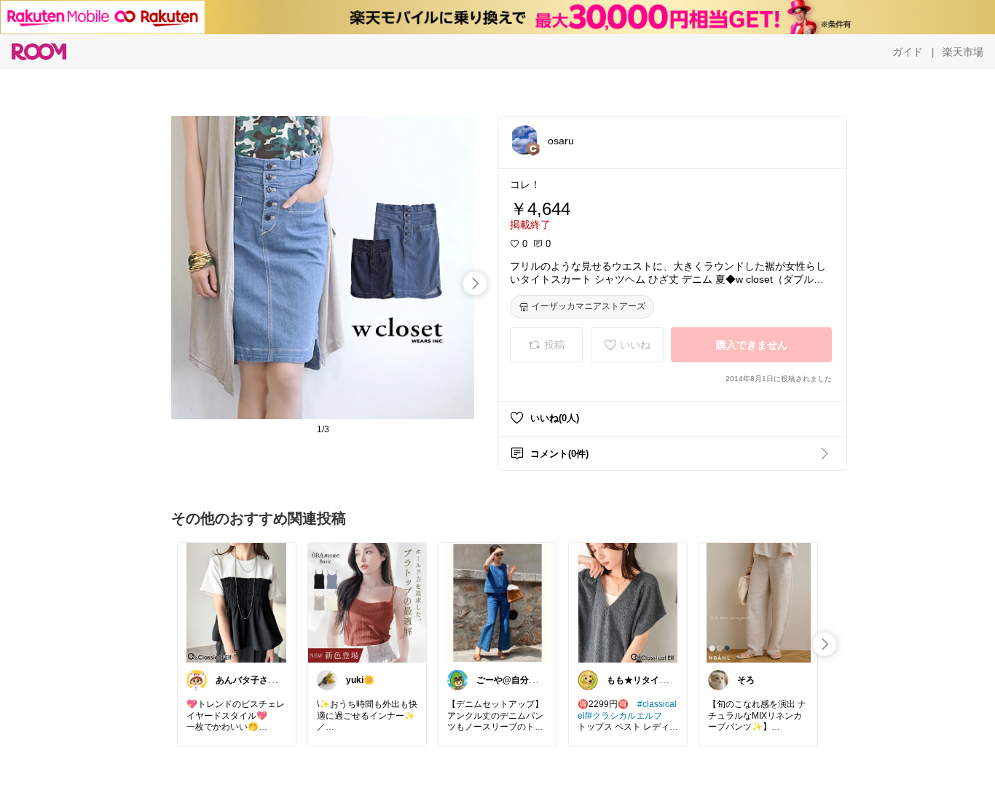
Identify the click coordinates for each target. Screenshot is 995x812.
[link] (237, 602)
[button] (524, 140)
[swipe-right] (475, 283)
